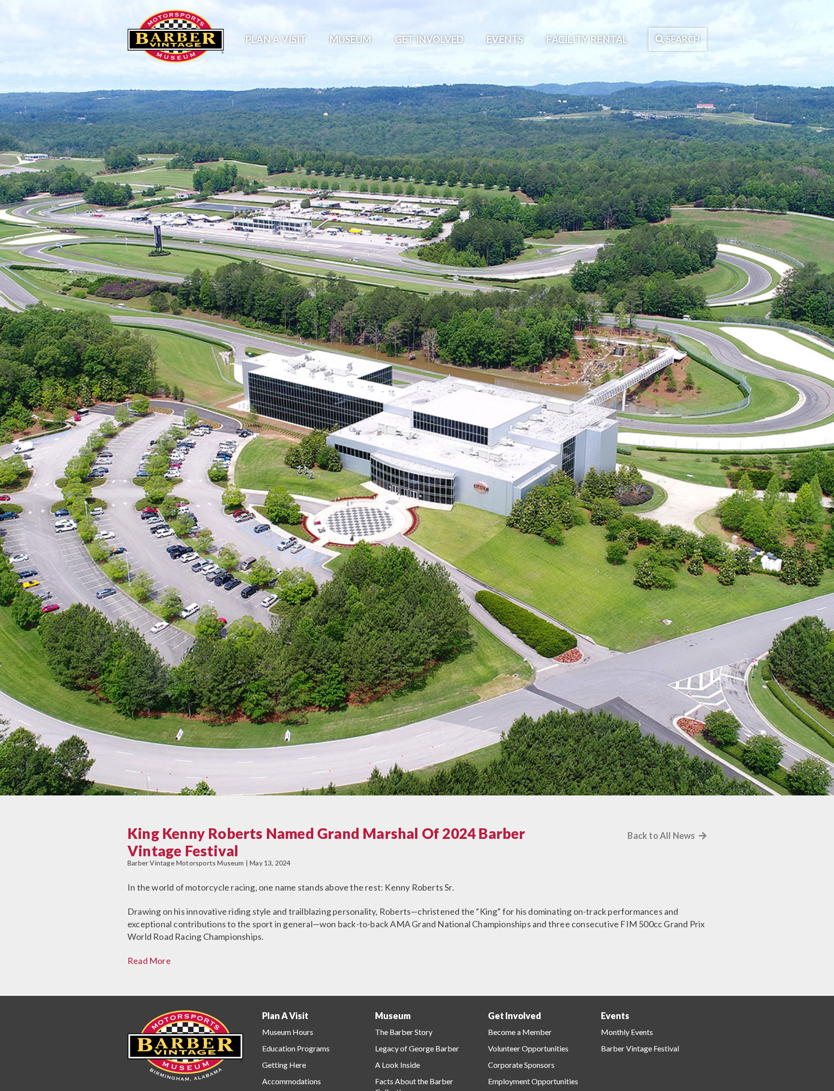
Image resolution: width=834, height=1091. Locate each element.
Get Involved (429, 39)
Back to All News (661, 835)
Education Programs (296, 1048)
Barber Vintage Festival (640, 1048)
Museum (351, 39)
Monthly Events (627, 1031)
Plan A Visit (275, 39)
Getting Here (284, 1064)
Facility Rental (586, 39)
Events (504, 39)
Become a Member (520, 1031)
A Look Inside (397, 1064)
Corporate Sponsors (521, 1064)
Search (682, 39)
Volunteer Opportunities (528, 1048)
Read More (149, 960)
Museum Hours (287, 1031)
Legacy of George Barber (417, 1048)
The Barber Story (403, 1031)
